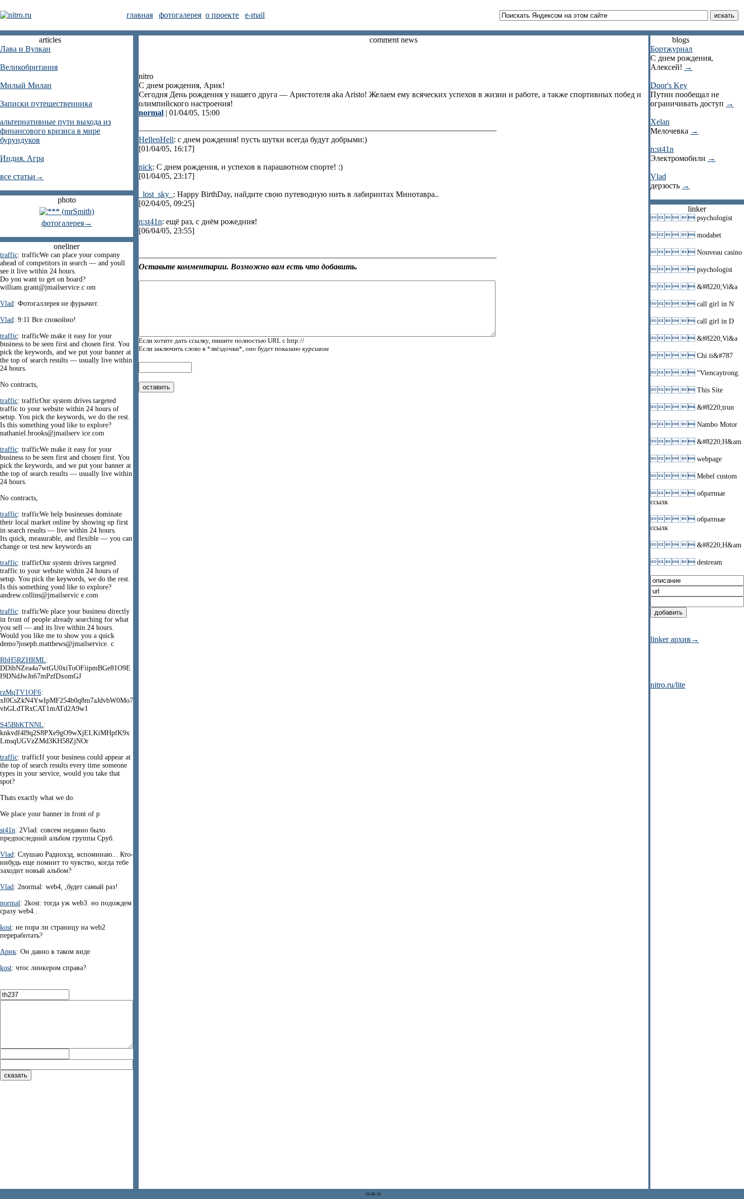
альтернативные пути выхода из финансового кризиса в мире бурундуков (55, 130)
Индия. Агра (22, 158)
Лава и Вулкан (25, 49)
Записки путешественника (46, 103)
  (672, 218)
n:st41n (662, 149)
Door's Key (668, 85)
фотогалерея (180, 15)
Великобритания (29, 67)
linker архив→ (674, 639)
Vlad (658, 176)
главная (140, 15)
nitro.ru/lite (667, 685)
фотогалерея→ (67, 223)
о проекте (222, 15)
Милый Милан (26, 85)
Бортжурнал (671, 49)
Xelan (660, 121)
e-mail (255, 15)
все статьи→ (22, 176)
